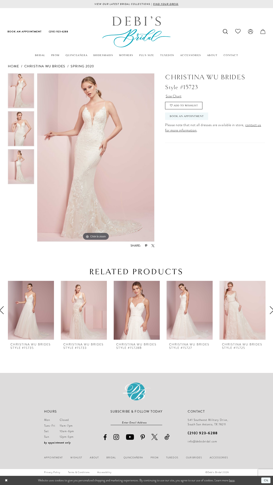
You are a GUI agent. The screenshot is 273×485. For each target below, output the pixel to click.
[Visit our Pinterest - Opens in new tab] (143, 437)
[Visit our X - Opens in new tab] (154, 437)
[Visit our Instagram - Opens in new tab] (116, 437)
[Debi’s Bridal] (136, 31)
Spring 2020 (82, 66)
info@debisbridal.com (202, 441)
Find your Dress (166, 4)
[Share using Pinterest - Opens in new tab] (146, 245)
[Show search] (225, 31)
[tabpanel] (21, 92)
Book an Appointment (186, 116)
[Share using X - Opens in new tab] (152, 245)
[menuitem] (24, 31)
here (232, 480)
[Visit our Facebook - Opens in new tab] (105, 437)
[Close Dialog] (6, 480)
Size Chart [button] (174, 96)
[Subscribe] (160, 422)
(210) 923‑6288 (203, 433)
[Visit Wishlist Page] (238, 31)
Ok (266, 480)
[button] (250, 31)
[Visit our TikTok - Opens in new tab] (167, 437)
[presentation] (31, 310)
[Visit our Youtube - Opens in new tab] (130, 437)
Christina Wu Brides (44, 66)
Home (13, 66)
